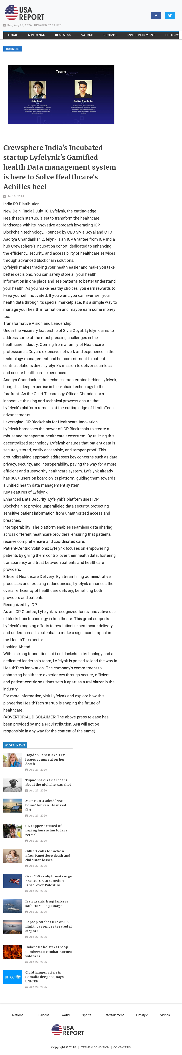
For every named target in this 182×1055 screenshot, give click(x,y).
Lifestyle (142, 1015)
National (18, 1015)
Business (43, 1015)
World (65, 1015)
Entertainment (114, 1015)
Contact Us (122, 1047)
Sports (86, 1015)
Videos (165, 1015)
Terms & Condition (95, 1047)
